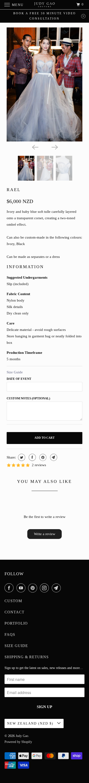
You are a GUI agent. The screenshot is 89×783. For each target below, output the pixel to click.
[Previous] (34, 146)
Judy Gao (22, 736)
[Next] (54, 146)
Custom (13, 601)
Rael (14, 189)
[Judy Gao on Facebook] (10, 587)
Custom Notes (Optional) (28, 398)
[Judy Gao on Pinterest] (33, 587)
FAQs (10, 634)
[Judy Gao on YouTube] (21, 587)
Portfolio (16, 623)
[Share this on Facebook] (32, 457)
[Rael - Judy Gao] (44, 84)
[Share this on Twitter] (21, 457)
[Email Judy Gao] (57, 587)
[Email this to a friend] (53, 457)
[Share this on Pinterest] (42, 457)
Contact (14, 612)
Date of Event (19, 379)
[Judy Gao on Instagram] (45, 587)
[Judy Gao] (44, 4)
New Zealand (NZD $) (31, 723)
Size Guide (15, 372)
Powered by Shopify (18, 742)
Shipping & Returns (27, 657)
